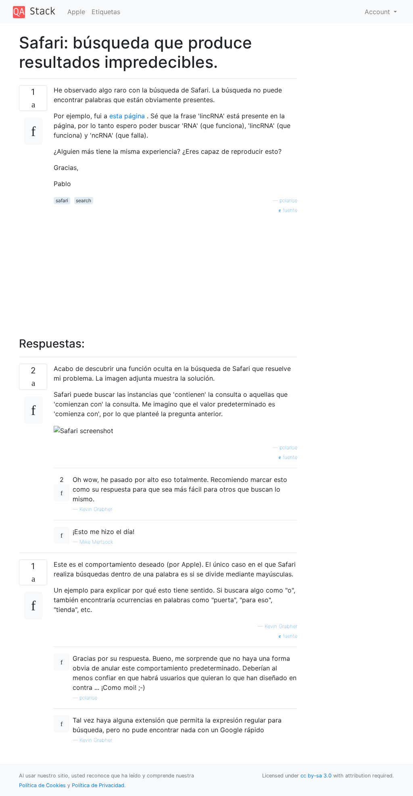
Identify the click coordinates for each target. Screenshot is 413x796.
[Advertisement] (175, 270)
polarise (288, 200)
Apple (76, 12)
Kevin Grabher (95, 509)
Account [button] (378, 12)
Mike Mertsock (96, 542)
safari (62, 200)
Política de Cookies (43, 785)
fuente (289, 210)
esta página (128, 116)
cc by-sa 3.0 (316, 776)
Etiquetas (106, 12)
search (83, 200)
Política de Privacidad (98, 785)
